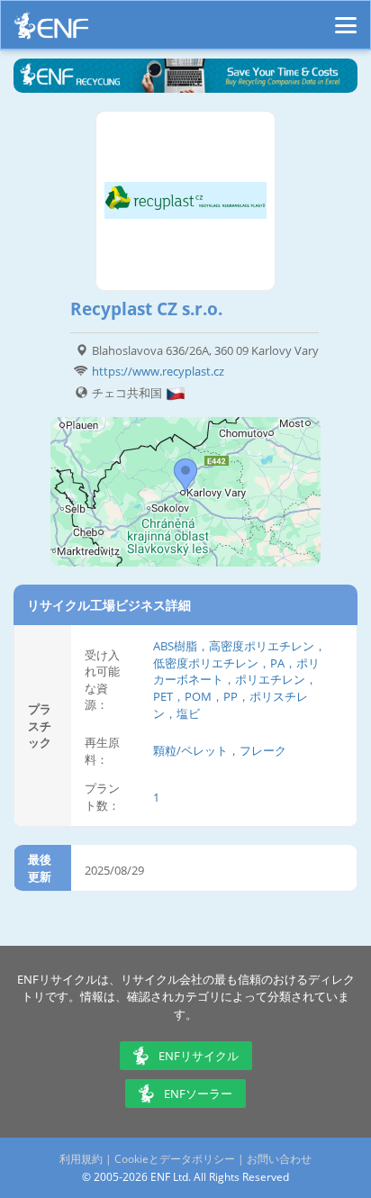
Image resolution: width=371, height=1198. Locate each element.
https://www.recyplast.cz (158, 371)
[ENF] (51, 30)
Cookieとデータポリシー (174, 1158)
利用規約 (81, 1158)
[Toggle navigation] (346, 17)
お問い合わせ (279, 1158)
